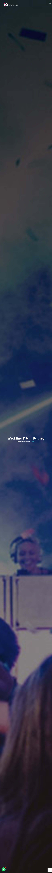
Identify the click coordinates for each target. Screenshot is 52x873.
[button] (4, 869)
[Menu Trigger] (50, 2)
